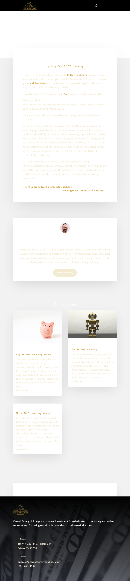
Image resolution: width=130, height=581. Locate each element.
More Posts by (65, 272)
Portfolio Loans (24, 408)
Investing (78, 66)
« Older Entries (22, 460)
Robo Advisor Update (82, 344)
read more (22, 390)
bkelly (53, 66)
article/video (37, 83)
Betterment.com (77, 75)
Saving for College (25, 349)
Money (47, 354)
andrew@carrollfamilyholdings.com (39, 562)
